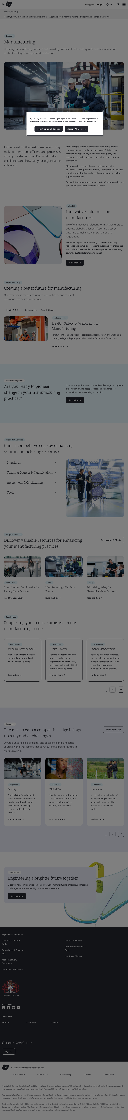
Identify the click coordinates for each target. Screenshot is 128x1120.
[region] (64, 124)
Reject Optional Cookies (48, 129)
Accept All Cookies (77, 129)
